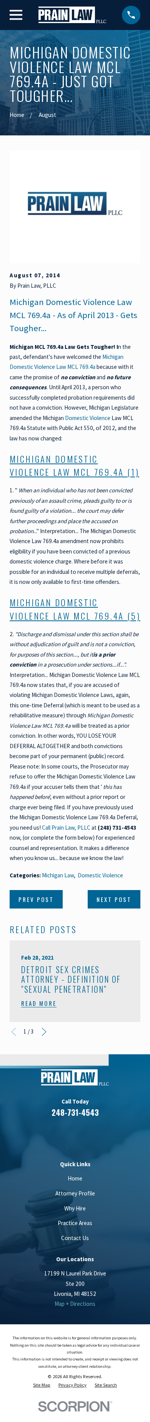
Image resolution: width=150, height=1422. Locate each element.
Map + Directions (75, 1303)
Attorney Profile (75, 1193)
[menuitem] (41, 1385)
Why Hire (75, 1208)
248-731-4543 (75, 1112)
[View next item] (44, 1032)
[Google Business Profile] (84, 1135)
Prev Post (36, 899)
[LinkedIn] (66, 1135)
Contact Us (75, 1238)
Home (75, 1178)
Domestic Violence (87, 418)
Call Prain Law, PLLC (66, 827)
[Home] (72, 15)
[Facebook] (47, 1135)
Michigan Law (58, 875)
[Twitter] (103, 1135)
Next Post (114, 899)
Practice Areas (75, 1223)
